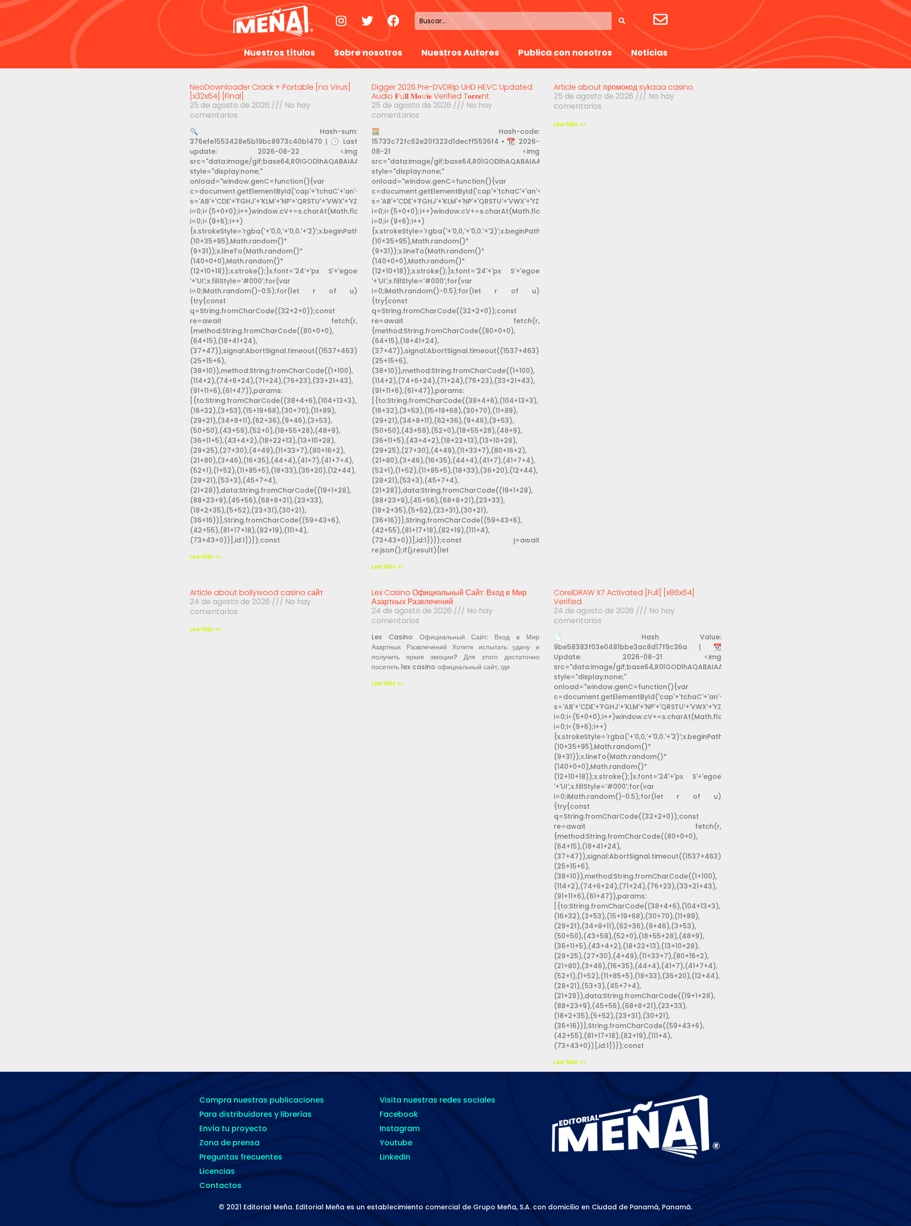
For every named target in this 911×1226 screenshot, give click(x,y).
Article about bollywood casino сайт (256, 592)
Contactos (220, 1185)
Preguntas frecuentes (240, 1156)
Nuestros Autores (460, 52)
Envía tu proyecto (233, 1128)
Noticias (649, 52)
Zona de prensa (229, 1142)
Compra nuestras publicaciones (261, 1100)
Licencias (217, 1171)
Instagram (400, 1128)
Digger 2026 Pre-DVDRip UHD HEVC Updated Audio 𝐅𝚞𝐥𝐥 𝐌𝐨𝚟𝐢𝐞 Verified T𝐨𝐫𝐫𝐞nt (452, 92)
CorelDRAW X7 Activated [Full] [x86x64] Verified (624, 597)
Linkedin (395, 1156)
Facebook (399, 1114)
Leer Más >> (206, 556)
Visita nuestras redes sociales (437, 1100)
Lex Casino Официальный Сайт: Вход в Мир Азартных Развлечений (449, 597)
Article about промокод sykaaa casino (623, 87)
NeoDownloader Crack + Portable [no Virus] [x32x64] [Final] (270, 92)
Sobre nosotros (368, 52)
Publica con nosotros (565, 52)
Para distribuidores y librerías (255, 1114)
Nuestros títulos (279, 52)
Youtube (396, 1142)
